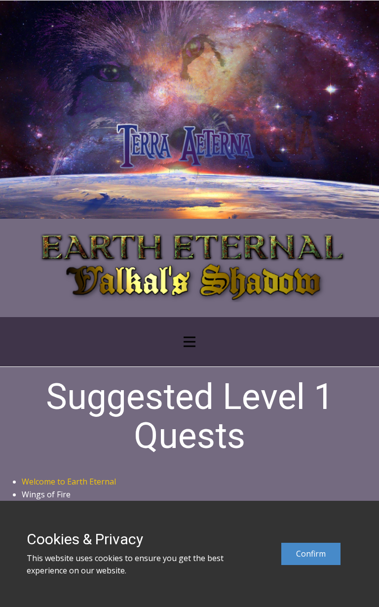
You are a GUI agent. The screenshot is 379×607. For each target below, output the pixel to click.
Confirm (311, 553)
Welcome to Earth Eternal (69, 481)
